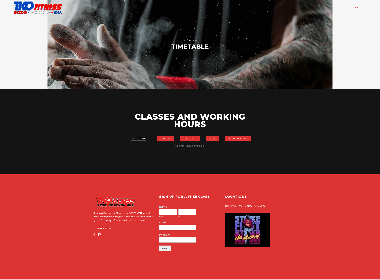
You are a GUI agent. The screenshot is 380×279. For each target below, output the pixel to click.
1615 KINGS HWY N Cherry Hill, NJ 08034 (246, 205)
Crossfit (190, 138)
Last (180, 216)
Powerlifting (238, 138)
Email (163, 222)
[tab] (140, 138)
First (161, 216)
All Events (140, 138)
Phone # (164, 234)
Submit (165, 248)
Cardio (165, 138)
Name (163, 207)
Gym (212, 138)
